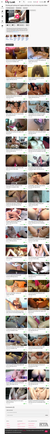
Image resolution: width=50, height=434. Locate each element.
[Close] (48, 431)
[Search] (24, 2)
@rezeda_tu (15, 31)
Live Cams (30, 1)
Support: (20, 421)
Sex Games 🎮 (42, 1)
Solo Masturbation (10, 7)
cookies (24, 430)
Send (46, 415)
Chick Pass (9, 224)
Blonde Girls (18, 7)
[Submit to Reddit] (24, 11)
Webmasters (31, 425)
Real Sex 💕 (35, 1)
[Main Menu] (2, 1)
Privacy (8, 425)
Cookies (8, 427)
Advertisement (31, 423)
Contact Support (21, 426)
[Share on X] (27, 11)
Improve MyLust (21, 428)
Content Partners (32, 427)
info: (7, 421)
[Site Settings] (48, 2)
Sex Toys (25, 7)
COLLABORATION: (32, 421)
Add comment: (10, 410)
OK (46, 431)
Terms (8, 423)
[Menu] (45, 2)
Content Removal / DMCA (22, 424)
